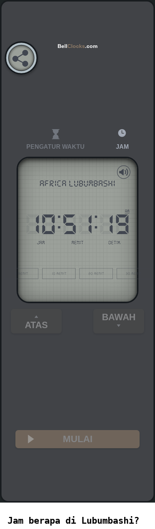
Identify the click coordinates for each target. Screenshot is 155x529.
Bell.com (77, 46)
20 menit (96, 273)
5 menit (21, 273)
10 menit (59, 273)
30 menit (133, 273)
